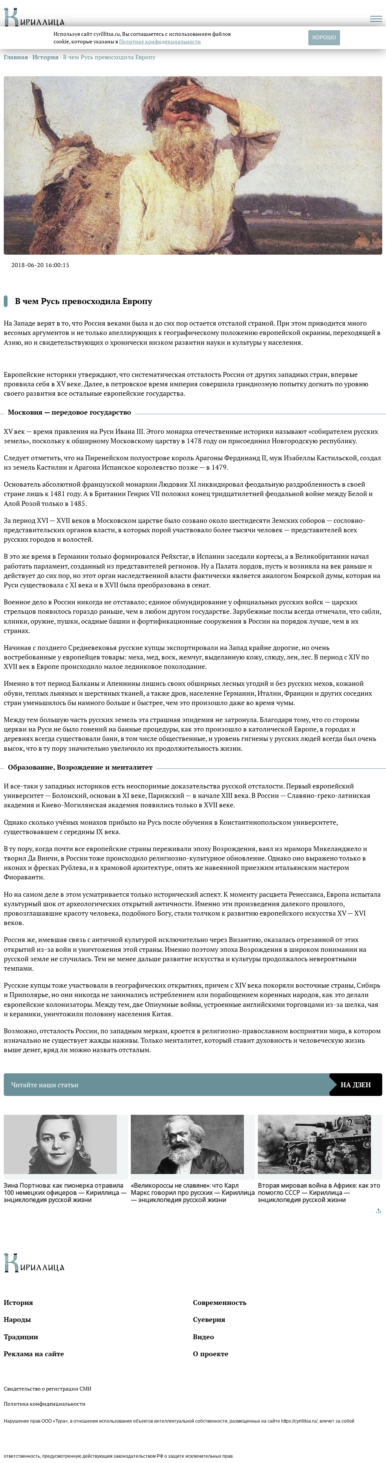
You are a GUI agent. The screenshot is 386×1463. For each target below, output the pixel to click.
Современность (220, 1302)
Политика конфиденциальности (45, 1403)
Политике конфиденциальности (160, 41)
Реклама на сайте (34, 1353)
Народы (17, 1319)
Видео (203, 1336)
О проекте (210, 1353)
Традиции (21, 1336)
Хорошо (324, 37)
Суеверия (209, 1319)
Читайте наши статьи (191, 1084)
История (18, 1302)
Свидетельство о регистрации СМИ (47, 1388)
